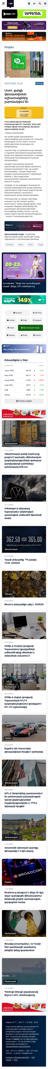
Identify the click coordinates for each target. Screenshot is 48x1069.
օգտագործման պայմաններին (18, 1046)
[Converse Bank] (24, 348)
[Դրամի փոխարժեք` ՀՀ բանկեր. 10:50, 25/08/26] (24, 539)
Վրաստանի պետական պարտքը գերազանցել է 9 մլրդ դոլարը (21, 849)
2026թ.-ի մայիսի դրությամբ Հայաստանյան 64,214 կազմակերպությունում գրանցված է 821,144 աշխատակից (22, 702)
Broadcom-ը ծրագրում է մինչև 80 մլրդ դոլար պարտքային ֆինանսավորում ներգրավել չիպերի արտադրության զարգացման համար (23, 897)
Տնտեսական (10, 636)
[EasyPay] (24, 13)
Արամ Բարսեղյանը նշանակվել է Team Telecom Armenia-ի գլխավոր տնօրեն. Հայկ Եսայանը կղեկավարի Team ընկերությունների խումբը (22, 288)
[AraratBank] (24, 112)
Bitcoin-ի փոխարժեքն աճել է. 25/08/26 (24, 604)
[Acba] (24, 299)
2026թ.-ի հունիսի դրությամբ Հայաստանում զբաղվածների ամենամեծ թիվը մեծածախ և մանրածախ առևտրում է (19, 651)
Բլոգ (15, 1060)
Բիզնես (9, 47)
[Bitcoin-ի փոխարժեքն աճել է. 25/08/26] (24, 584)
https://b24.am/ (32, 1039)
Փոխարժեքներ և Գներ (16, 360)
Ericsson (9, 245)
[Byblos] (24, 25)
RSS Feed (37, 313)
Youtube (12, 320)
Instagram (37, 320)
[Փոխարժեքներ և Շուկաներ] (34, 4)
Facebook (18, 313)
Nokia (21, 245)
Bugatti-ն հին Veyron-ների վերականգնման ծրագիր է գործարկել (23, 750)
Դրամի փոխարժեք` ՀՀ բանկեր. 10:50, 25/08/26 (20, 561)
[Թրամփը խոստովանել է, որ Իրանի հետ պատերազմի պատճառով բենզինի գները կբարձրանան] (24, 923)
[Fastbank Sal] (24, 226)
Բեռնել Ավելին (25, 401)
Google (11, 328)
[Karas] (24, 413)
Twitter (24, 320)
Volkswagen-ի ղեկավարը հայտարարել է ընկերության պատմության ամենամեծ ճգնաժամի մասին (23, 513)
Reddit (24, 335)
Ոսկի (6, 390)
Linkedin (38, 335)
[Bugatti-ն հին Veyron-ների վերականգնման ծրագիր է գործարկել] (24, 728)
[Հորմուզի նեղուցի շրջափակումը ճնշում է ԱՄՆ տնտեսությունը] (24, 971)
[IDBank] (24, 36)
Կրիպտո (9, 594)
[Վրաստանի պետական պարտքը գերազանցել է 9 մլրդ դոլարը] (24, 827)
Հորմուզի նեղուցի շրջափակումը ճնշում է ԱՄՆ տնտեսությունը (21, 993)
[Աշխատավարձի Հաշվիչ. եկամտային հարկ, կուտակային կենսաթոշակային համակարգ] (29, 4)
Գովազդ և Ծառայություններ (17, 1057)
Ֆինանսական (11, 444)
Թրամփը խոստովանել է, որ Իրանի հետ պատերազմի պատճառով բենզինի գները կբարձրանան (22, 947)
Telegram (11, 335)
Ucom (30, 245)
